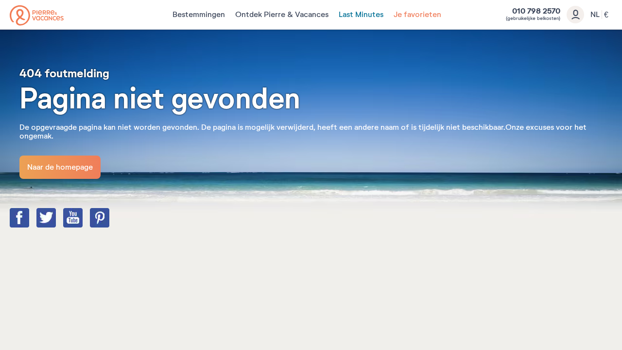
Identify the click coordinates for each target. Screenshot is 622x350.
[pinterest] (109, 218)
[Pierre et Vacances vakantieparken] (37, 15)
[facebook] (29, 218)
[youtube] (82, 218)
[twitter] (56, 218)
